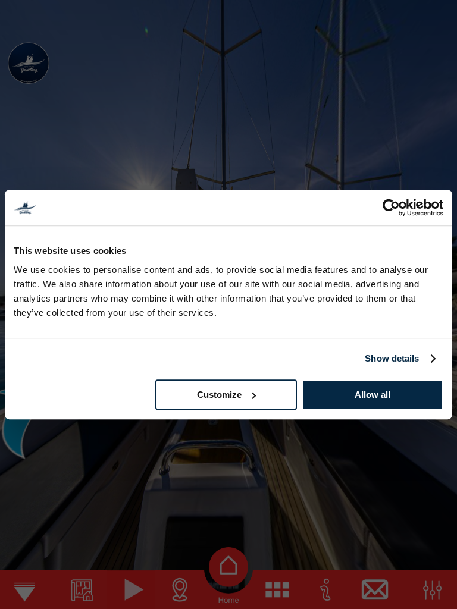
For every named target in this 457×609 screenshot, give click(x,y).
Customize (219, 395)
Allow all (372, 395)
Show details (392, 358)
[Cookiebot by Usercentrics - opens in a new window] (391, 207)
